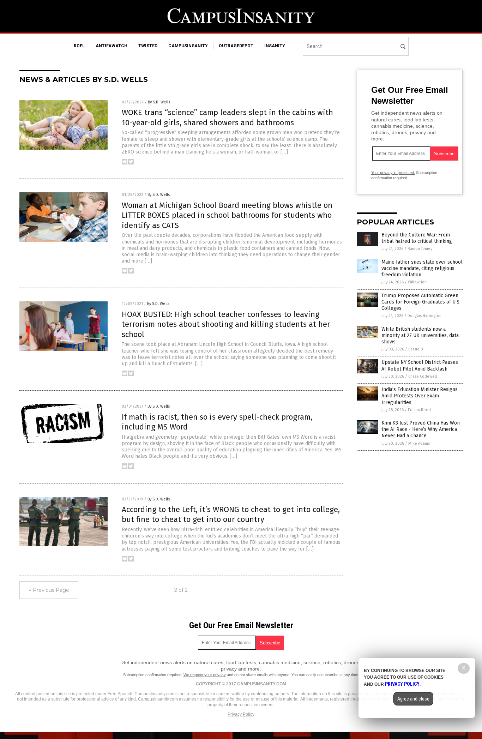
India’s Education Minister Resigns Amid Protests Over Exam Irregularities (419, 395)
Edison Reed (419, 410)
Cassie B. (416, 349)
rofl (79, 45)
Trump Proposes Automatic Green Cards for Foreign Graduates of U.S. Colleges (420, 302)
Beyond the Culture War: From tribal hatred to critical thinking (416, 238)
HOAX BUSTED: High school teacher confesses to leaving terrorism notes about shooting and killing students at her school (226, 324)
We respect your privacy (204, 675)
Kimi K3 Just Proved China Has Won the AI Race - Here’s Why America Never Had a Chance (420, 429)
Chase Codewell (422, 376)
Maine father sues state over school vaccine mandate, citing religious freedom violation (422, 268)
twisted (147, 45)
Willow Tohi (418, 282)
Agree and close (413, 699)
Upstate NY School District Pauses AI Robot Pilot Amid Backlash (419, 365)
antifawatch (111, 45)
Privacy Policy (241, 714)
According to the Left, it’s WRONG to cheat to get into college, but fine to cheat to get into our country (231, 514)
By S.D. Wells (159, 102)
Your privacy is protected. (393, 172)
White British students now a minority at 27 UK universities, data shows (420, 335)
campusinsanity (188, 45)
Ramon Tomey (420, 248)
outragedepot (236, 45)
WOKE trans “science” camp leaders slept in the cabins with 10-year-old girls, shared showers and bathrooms (227, 117)
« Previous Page (49, 590)
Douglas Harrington (424, 315)
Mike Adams (419, 443)
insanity (274, 45)
